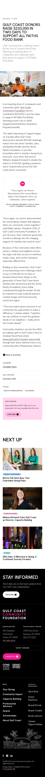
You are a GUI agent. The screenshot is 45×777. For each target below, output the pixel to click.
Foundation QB (10, 769)
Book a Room (35, 715)
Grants (6, 711)
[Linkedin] (11, 756)
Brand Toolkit (35, 710)
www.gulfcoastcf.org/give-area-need (21, 339)
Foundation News (10, 367)
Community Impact (12, 694)
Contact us (10, 657)
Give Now (33, 691)
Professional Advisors (9, 705)
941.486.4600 (9, 641)
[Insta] (7, 756)
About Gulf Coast (12, 720)
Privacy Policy (7, 767)
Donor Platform (32, 698)
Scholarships (9, 715)
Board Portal (34, 705)
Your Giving (9, 689)
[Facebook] (3, 756)
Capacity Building (12, 699)
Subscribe (11, 414)
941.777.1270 (29, 637)
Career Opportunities (35, 723)
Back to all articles (13, 355)
